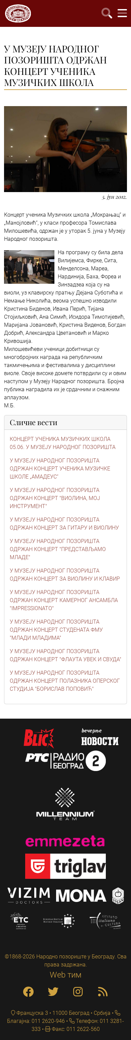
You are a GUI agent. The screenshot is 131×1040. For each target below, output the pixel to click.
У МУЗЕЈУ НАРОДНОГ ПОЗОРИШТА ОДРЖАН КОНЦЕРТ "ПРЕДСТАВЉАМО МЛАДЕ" (58, 549)
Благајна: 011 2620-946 (36, 1021)
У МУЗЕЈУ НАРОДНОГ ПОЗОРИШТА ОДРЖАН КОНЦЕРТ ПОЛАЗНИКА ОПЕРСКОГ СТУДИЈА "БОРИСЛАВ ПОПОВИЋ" (65, 681)
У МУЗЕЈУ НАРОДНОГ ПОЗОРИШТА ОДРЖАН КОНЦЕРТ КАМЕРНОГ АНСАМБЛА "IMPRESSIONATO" (64, 600)
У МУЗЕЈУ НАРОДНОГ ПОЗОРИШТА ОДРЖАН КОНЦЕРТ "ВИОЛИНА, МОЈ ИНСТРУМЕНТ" (55, 498)
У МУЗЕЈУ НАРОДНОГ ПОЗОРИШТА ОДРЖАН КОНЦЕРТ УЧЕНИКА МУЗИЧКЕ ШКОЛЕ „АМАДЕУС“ (60, 468)
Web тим (66, 975)
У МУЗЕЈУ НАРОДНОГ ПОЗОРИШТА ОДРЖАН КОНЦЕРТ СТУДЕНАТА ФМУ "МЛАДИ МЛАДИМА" (56, 630)
